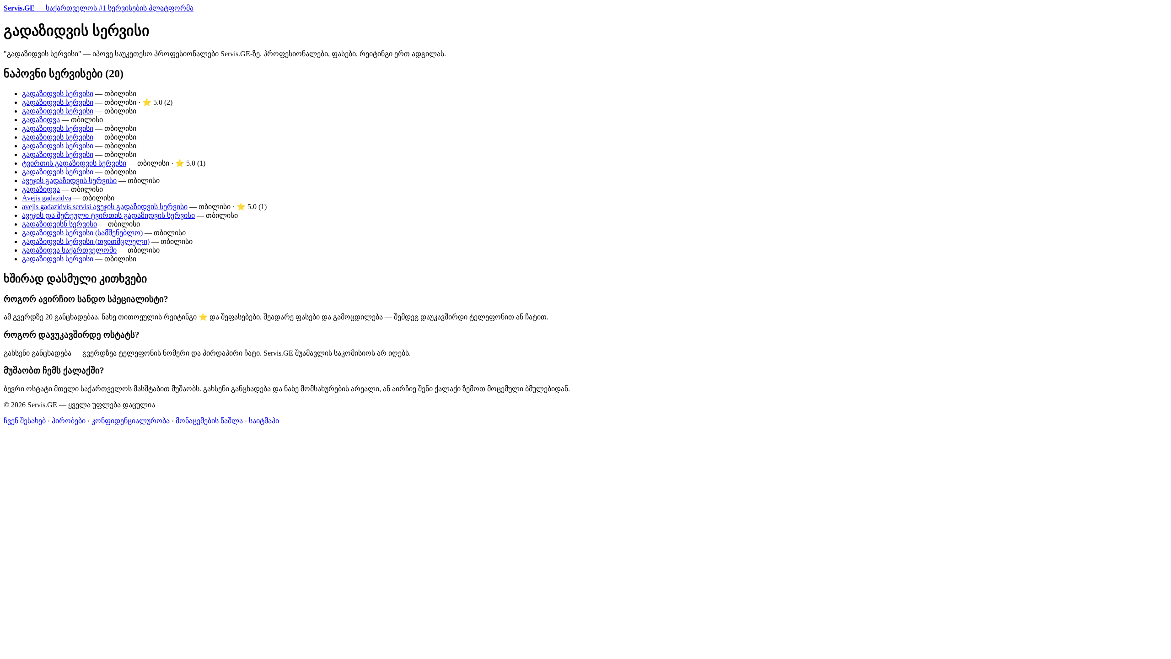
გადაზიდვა (41, 120)
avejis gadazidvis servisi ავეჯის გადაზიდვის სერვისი (105, 207)
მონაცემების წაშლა (209, 421)
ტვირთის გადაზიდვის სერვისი (74, 163)
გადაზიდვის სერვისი (57, 93)
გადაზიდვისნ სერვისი (59, 224)
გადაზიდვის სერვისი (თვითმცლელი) (86, 241)
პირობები (69, 421)
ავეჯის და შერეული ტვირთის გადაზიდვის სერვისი (108, 215)
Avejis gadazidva (46, 198)
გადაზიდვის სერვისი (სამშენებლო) (82, 233)
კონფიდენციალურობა (130, 421)
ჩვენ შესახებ (25, 421)
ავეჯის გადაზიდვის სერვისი (69, 180)
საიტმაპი (264, 421)
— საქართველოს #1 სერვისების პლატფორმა (98, 8)
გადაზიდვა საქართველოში (69, 250)
